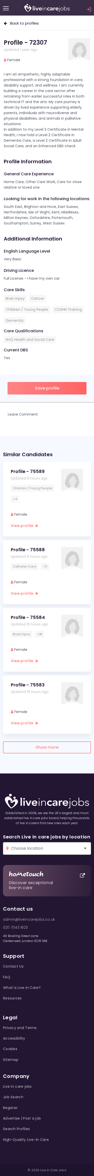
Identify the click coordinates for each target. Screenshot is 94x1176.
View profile (23, 525)
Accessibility (14, 1038)
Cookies (10, 1048)
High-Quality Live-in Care (26, 1139)
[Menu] (6, 8)
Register (10, 1107)
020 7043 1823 (15, 927)
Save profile (47, 388)
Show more (47, 747)
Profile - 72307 (25, 42)
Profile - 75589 (28, 471)
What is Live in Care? (22, 987)
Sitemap (10, 1059)
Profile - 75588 (28, 549)
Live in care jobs (17, 1086)
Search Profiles (16, 1128)
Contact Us (13, 966)
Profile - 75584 (28, 617)
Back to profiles (23, 23)
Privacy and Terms (20, 1027)
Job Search (13, 1097)
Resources (12, 998)
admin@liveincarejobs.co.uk (29, 919)
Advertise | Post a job (22, 1118)
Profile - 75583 (28, 685)
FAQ (6, 977)
